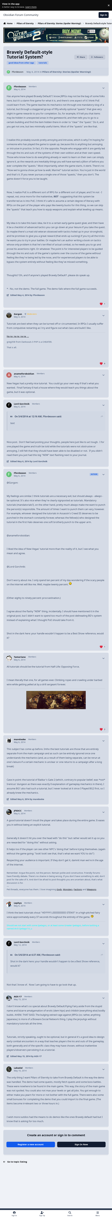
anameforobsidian (24, 373)
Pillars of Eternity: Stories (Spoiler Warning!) (66, 71)
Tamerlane (20, 657)
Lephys (18, 903)
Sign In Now (81, 1144)
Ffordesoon (17, 71)
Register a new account (31, 1144)
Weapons (91, 889)
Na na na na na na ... (18, 336)
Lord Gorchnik (21, 403)
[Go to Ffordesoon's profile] (8, 72)
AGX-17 (18, 996)
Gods (59, 889)
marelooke (20, 739)
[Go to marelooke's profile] (9, 740)
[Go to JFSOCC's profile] (9, 812)
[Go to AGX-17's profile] (9, 998)
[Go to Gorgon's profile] (9, 315)
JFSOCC (18, 810)
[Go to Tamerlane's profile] (9, 658)
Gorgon (18, 314)
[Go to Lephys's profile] (9, 904)
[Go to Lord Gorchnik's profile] (9, 405)
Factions (78, 889)
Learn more (6, 5)
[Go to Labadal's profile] (9, 1069)
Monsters (67, 889)
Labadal (18, 1067)
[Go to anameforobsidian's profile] (9, 375)
